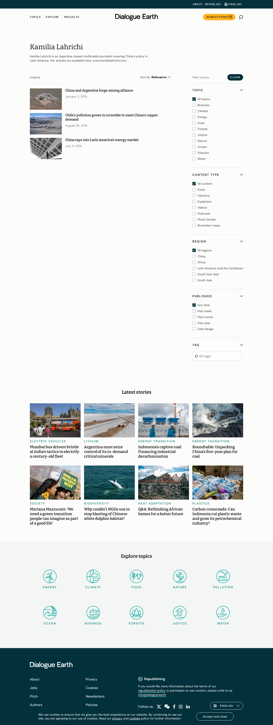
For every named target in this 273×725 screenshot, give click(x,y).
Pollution (223, 587)
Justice (180, 623)
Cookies (92, 688)
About (198, 4)
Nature (180, 587)
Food (136, 587)
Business (93, 623)
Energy (50, 587)
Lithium (91, 441)
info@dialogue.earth (152, 695)
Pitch (34, 696)
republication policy (152, 690)
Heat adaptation (154, 503)
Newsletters (217, 17)
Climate (93, 587)
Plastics (200, 503)
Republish (213, 4)
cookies (134, 718)
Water (223, 623)
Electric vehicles (48, 441)
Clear (235, 77)
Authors (36, 705)
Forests (136, 623)
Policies (92, 705)
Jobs (33, 688)
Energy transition (156, 441)
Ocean (50, 623)
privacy (117, 718)
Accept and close (215, 716)
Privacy (91, 679)
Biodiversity (96, 503)
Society (37, 503)
